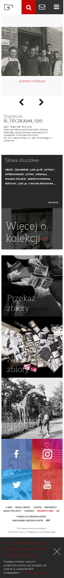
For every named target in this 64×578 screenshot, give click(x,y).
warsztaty (12, 250)
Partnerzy (50, 507)
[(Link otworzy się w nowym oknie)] (16, 454)
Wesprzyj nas (45, 511)
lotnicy (49, 169)
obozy (9, 169)
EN (57, 511)
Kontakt (29, 511)
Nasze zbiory (22, 507)
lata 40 (22, 183)
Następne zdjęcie (41, 102)
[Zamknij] (57, 551)
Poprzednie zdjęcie (20, 102)
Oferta (37, 507)
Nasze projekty (12, 511)
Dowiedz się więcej (34, 572)
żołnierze (21, 169)
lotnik (29, 174)
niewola (41, 174)
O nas (9, 507)
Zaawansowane (29, 7)
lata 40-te (36, 169)
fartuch (10, 183)
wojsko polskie (15, 179)
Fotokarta (8, 7)
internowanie (14, 174)
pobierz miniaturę (32, 81)
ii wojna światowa (40, 183)
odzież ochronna (39, 179)
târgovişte (28, 250)
